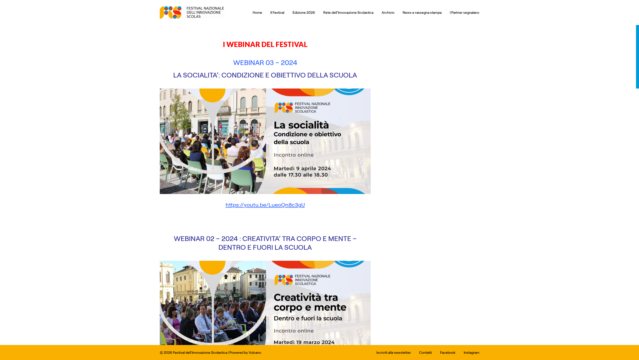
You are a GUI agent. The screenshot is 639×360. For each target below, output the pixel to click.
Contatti (425, 352)
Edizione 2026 (304, 12)
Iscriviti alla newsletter (393, 352)
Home (257, 12)
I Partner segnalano (464, 12)
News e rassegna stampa (422, 12)
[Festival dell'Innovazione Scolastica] (192, 17)
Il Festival (277, 12)
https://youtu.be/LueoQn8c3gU (265, 204)
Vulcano (255, 352)
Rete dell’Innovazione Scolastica (348, 12)
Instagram (471, 352)
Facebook (448, 352)
